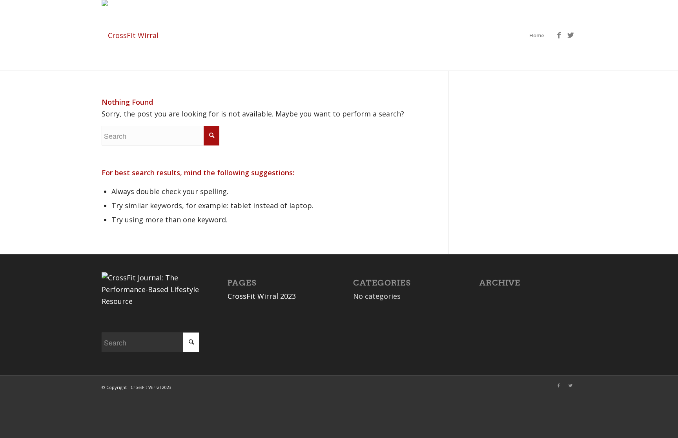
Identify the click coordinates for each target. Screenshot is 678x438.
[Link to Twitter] (570, 35)
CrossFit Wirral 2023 (262, 296)
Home (536, 35)
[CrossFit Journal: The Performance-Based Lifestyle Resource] (150, 301)
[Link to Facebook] (559, 35)
